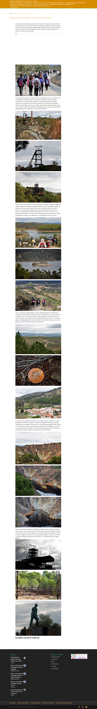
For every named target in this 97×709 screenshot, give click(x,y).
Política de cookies (35, 703)
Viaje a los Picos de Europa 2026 (41, 4)
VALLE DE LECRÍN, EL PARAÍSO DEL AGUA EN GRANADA (21, 4)
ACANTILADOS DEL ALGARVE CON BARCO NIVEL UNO (34, 2)
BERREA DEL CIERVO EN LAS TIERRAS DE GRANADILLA (21, 6)
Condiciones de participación (64, 703)
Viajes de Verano (56, 657)
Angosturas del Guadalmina (16, 2)
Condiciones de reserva (48, 703)
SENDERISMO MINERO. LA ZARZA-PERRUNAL (31, 17)
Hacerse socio (55, 664)
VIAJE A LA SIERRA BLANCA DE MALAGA (41, 6)
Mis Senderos (55, 668)
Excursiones (55, 659)
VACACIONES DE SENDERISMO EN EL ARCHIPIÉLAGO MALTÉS (61, 4)
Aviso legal (12, 703)
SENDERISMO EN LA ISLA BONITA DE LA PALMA (76, 2)
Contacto (54, 666)
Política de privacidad (23, 703)
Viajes (53, 661)
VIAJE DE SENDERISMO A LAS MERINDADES (56, 2)
